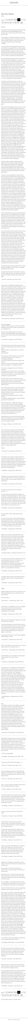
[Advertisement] (13, 1010)
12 (24, 19)
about (18, 1019)
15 (7, 22)
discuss (14, 1019)
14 (5, 22)
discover (10, 1019)
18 (15, 22)
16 (10, 22)
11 (22, 19)
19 (18, 22)
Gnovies (14, 2)
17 (12, 22)
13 (2, 22)
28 (21, 22)
